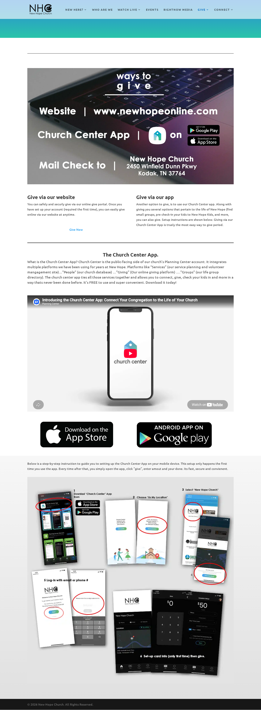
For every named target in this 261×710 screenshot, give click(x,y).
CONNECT (222, 9)
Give (201, 9)
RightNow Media (178, 9)
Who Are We (102, 9)
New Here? (74, 9)
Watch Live (127, 9)
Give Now (76, 229)
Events (152, 9)
